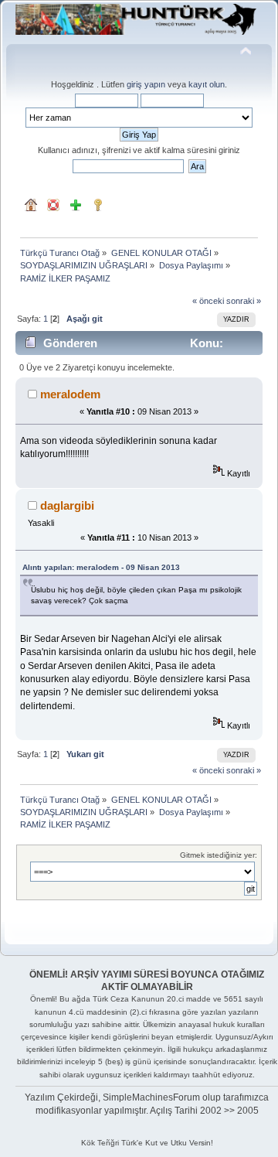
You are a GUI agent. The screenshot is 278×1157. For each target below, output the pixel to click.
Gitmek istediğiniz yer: (218, 855)
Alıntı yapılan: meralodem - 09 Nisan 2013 (101, 567)
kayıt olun (206, 84)
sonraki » (243, 300)
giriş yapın (146, 84)
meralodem (70, 394)
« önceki (208, 300)
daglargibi (67, 505)
